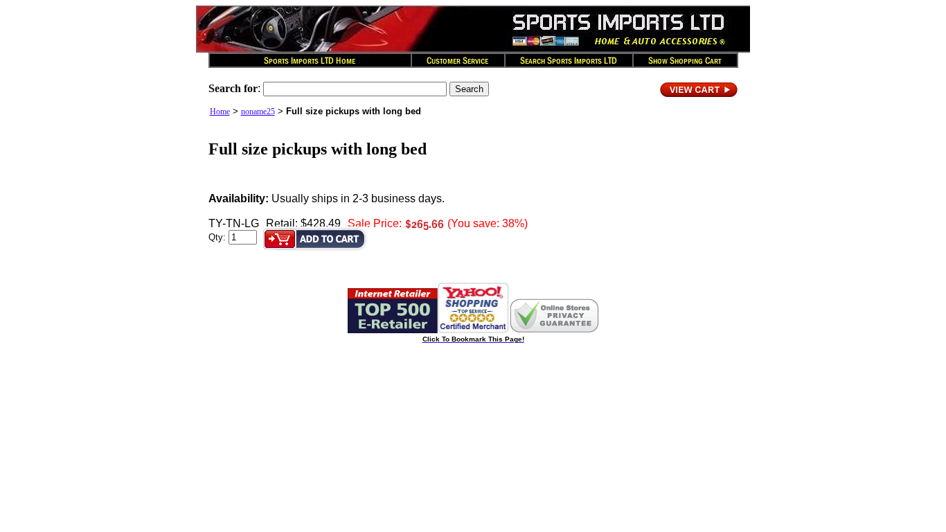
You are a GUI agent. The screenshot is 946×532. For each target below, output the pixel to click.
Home (220, 111)
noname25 (258, 111)
